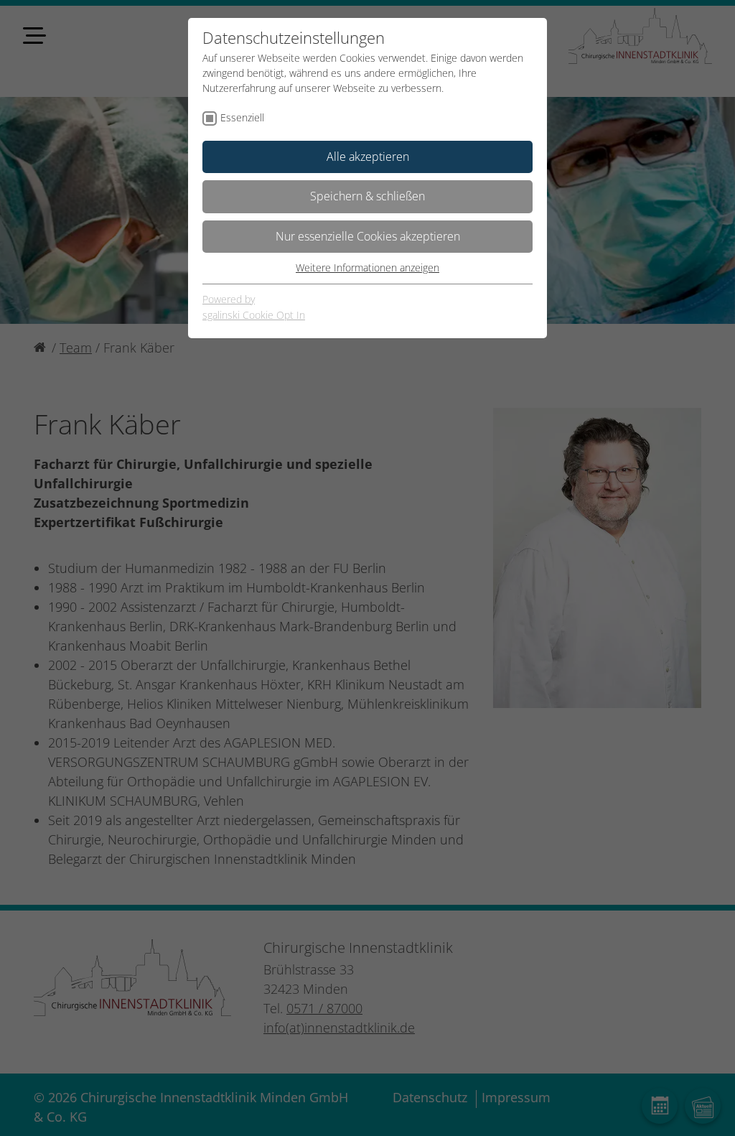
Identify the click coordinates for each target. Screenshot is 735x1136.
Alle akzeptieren (368, 156)
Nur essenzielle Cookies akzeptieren (368, 236)
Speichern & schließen (367, 196)
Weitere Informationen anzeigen (367, 267)
